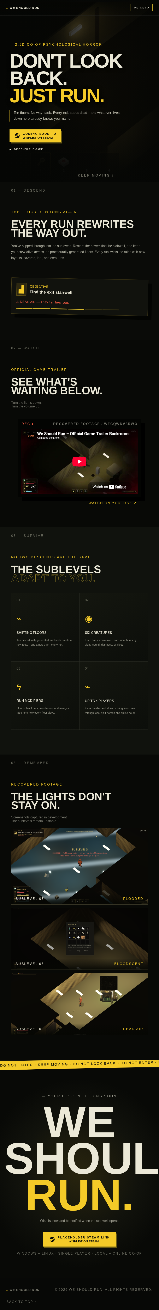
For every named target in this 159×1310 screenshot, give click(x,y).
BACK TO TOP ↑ (21, 1302)
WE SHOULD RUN (23, 8)
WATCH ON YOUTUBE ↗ (113, 503)
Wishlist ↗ (141, 8)
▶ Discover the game (26, 149)
